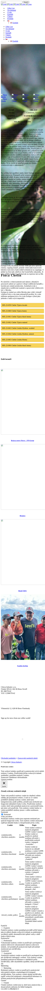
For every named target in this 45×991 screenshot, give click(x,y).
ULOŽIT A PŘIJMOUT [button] (10, 989)
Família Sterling (22, 666)
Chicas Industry (16, 762)
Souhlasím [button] (23, 777)
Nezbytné (7, 814)
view (2, 436)
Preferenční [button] (5, 938)
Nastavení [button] (4, 777)
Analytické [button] (5, 951)
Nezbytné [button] (4, 812)
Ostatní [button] (3, 980)
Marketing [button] (4, 966)
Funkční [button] (4, 926)
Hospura (22, 516)
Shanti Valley (22, 591)
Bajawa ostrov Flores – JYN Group (22, 440)
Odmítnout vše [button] (14, 777)
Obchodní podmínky (8, 758)
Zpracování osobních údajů (28, 758)
